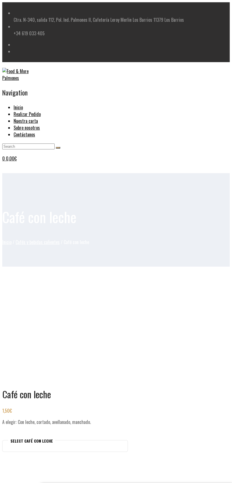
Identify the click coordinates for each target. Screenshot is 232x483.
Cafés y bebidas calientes (38, 242)
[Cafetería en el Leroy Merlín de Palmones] (22, 78)
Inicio (7, 242)
